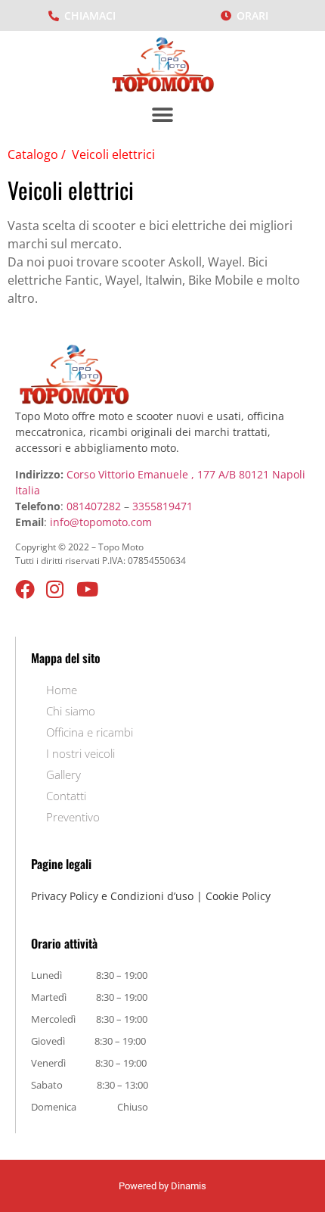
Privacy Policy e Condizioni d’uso (112, 896)
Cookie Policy (238, 896)
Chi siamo (70, 710)
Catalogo (34, 154)
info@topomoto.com (101, 522)
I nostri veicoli (80, 753)
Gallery (63, 774)
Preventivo (73, 816)
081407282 (94, 506)
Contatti (66, 795)
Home (61, 689)
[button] (163, 115)
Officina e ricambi (89, 732)
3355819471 (162, 506)
